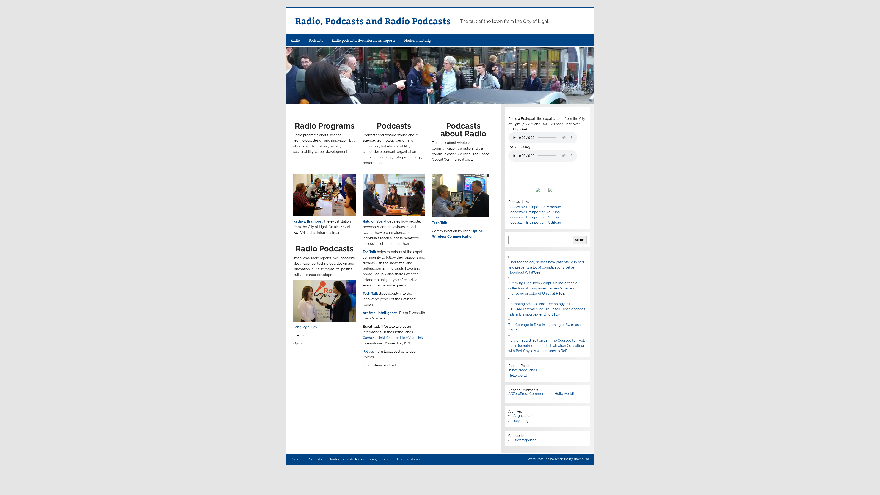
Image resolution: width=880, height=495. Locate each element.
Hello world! (518, 375)
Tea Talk (369, 252)
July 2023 (520, 421)
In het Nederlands (522, 370)
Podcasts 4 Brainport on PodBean (534, 222)
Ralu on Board (374, 221)
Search (579, 240)
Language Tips (305, 327)
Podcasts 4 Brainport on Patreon (533, 217)
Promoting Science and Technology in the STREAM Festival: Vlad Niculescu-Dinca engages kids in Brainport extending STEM (546, 309)
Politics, (369, 351)
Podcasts (316, 40)
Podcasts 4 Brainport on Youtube (534, 212)
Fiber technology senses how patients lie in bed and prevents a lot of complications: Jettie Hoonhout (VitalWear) (546, 267)
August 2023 (523, 416)
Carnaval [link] (374, 338)
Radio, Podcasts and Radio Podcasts (373, 21)
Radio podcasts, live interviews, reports (364, 40)
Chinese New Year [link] (405, 338)
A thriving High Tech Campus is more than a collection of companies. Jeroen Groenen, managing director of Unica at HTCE (542, 288)
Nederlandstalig (417, 40)
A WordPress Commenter (528, 394)
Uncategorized (524, 440)
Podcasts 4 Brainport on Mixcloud (534, 207)
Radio (295, 40)
